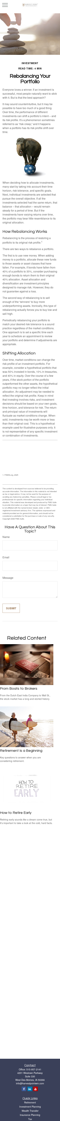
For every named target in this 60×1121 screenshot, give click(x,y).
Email (5, 557)
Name (6, 537)
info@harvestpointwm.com (30, 1083)
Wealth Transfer (30, 1110)
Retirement (30, 1102)
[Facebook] (24, 1089)
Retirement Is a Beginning (21, 751)
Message (7, 578)
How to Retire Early (16, 813)
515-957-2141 (33, 1069)
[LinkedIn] (30, 1089)
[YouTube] (35, 1089)
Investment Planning (30, 1106)
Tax (30, 1119)
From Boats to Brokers (18, 688)
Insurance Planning (30, 1115)
